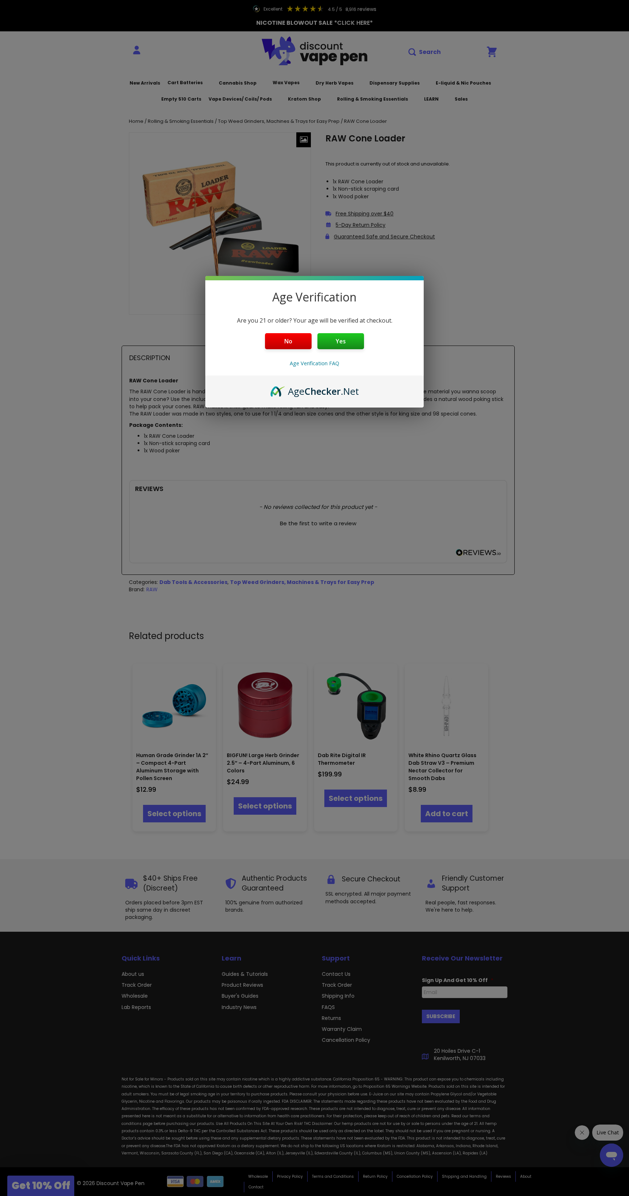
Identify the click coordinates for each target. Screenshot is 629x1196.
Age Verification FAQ (314, 363)
